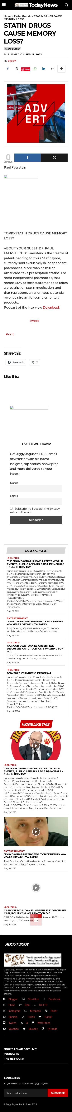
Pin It (10, 334)
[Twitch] (4, 1023)
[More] (61, 69)
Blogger (13, 999)
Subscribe (58, 1093)
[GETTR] (35, 1005)
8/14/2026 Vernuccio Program (29, 673)
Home (8, 16)
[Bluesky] (24, 1029)
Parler (53, 1010)
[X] (16, 69)
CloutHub (33, 999)
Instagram (14, 1010)
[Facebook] (8, 69)
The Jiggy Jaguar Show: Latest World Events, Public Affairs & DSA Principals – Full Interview (35, 564)
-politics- (13, 558)
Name (14, 483)
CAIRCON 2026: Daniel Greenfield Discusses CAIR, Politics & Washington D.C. (35, 648)
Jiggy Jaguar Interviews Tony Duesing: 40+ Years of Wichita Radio (35, 623)
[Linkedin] (43, 69)
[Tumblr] (40, 1017)
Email (14, 496)
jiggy (12, 60)
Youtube (14, 1028)
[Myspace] (26, 1011)
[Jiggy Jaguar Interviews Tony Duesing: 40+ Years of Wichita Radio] (36, 831)
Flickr (12, 1004)
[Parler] (46, 1011)
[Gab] (20, 1005)
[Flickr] (4, 1005)
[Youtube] (4, 1029)
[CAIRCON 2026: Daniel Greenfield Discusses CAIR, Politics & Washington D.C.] (36, 887)
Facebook (54, 999)
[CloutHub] (23, 999)
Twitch (13, 1022)
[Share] (27, 158)
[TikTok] (23, 1017)
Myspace (35, 1010)
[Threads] (43, 1029)
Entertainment (17, 618)
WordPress (43, 1022)
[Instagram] (4, 1011)
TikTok (31, 1016)
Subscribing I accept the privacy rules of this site (35, 510)
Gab (27, 1004)
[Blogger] (4, 999)
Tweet (34, 321)
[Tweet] (54, 158)
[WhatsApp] (35, 69)
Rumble (13, 1016)
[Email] (52, 69)
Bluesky (33, 1028)
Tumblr (48, 1016)
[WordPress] (33, 1023)
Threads (52, 1028)
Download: (51, 307)
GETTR (43, 1004)
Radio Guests (22, 16)
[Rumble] (4, 1017)
